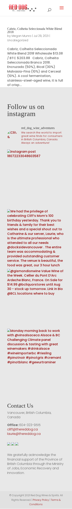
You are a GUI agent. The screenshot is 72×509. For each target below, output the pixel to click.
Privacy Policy (41, 500)
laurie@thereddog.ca (24, 433)
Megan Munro (21, 36)
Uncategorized (17, 40)
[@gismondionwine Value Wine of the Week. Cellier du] (36, 298)
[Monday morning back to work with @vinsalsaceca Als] (36, 357)
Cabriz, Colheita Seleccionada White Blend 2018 (34, 30)
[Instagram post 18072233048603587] (36, 178)
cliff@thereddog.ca (22, 429)
